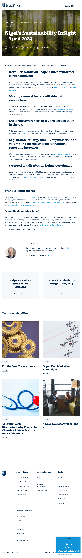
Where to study (21, 494)
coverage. (12, 90)
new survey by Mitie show (61, 154)
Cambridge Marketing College (27, 197)
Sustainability (62, 499)
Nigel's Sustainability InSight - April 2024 (32, 22)
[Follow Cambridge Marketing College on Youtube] (13, 552)
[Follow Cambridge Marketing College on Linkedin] (3, 552)
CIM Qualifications (22, 477)
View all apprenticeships (42, 479)
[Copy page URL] (75, 47)
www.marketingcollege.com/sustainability (48, 202)
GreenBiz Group (59, 87)
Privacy (18, 520)
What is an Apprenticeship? (42, 485)
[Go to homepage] (4, 473)
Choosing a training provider (43, 492)
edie (74, 87)
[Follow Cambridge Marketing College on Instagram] (18, 552)
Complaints (20, 529)
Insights (12, 22)
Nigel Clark (29, 47)
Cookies (19, 525)
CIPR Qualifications (22, 486)
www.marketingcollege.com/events (19, 205)
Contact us (61, 503)
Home (6, 22)
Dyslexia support (63, 490)
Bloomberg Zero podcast (66, 109)
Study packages (21, 490)
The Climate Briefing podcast (32, 177)
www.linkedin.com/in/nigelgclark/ (50, 225)
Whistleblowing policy (23, 540)
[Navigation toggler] (78, 6)
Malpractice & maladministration (22, 535)
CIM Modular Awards (23, 482)
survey (26, 134)
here (69, 248)
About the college (63, 486)
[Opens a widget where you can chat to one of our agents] (68, 546)
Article (18, 22)
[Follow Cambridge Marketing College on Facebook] (8, 552)
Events (60, 482)
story (68, 87)
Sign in (67, 6)
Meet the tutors (63, 494)
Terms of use (20, 516)
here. (49, 255)
